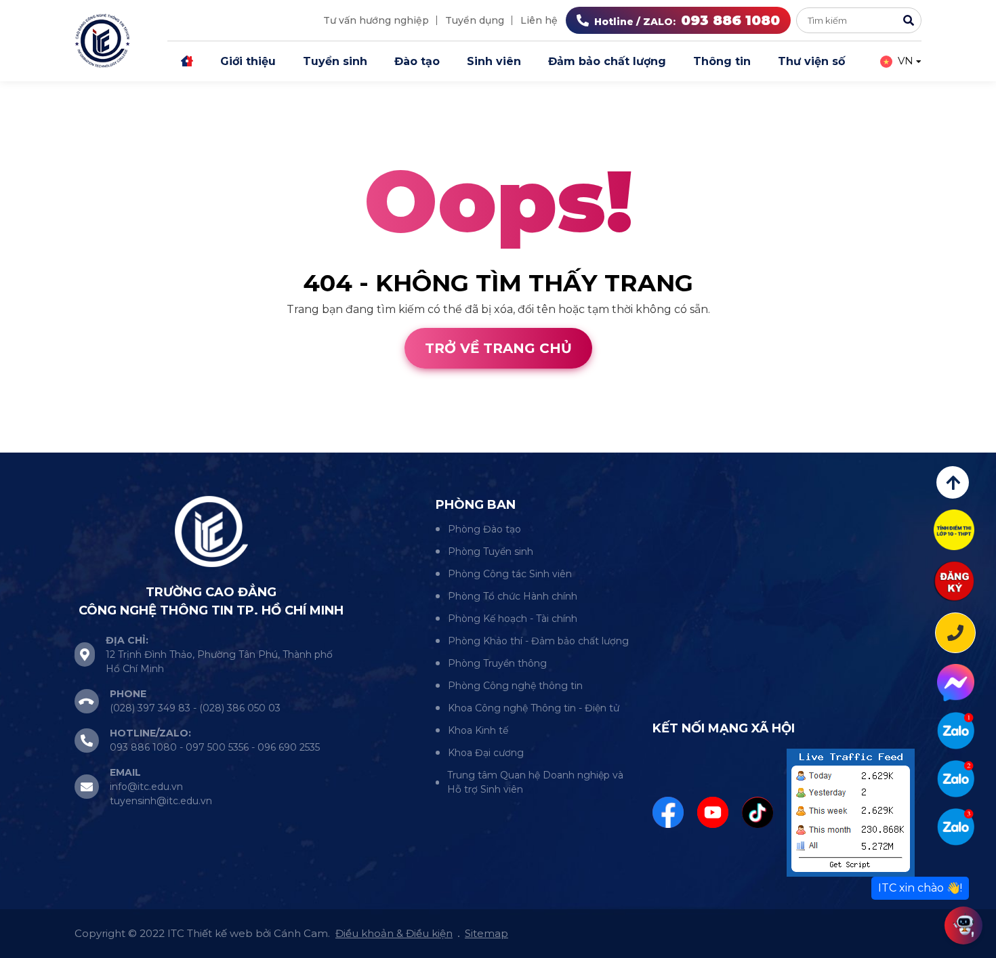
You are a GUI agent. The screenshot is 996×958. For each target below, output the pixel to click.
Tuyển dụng (474, 20)
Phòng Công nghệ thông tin (515, 686)
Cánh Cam (120, 444)
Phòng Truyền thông (497, 663)
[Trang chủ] (187, 61)
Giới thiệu (248, 61)
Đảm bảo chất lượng (607, 61)
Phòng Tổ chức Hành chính (512, 596)
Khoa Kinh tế (478, 730)
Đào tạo (417, 61)
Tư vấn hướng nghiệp (376, 20)
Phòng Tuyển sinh (490, 551)
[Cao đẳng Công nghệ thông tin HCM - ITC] (955, 778)
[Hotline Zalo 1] (955, 730)
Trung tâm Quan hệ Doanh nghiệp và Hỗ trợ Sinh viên (535, 782)
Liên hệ (539, 20)
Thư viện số (811, 61)
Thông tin (722, 61)
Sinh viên (494, 61)
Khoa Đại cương (486, 753)
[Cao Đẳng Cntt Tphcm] (955, 827)
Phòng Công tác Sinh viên (510, 574)
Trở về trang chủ (498, 348)
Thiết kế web (35, 444)
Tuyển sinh (335, 61)
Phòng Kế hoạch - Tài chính (512, 618)
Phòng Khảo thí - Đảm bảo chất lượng (538, 641)
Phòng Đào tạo (484, 529)
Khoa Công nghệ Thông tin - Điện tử (533, 708)
